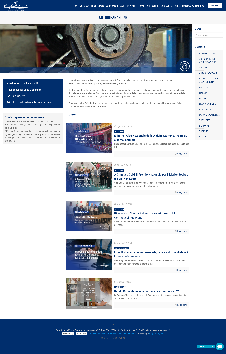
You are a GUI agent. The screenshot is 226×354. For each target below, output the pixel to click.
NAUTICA (203, 87)
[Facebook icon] (105, 338)
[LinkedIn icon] (113, 338)
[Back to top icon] (113, 324)
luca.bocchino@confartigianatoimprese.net (33, 102)
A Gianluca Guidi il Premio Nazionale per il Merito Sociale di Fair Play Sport (151, 175)
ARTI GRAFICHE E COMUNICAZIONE (207, 61)
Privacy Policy (68, 334)
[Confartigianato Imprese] (16, 5)
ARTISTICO (204, 68)
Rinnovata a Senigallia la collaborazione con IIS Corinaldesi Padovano (144, 213)
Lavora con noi (129, 333)
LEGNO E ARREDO (207, 104)
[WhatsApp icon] (102, 338)
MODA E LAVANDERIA (209, 115)
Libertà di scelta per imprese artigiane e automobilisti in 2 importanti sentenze (151, 252)
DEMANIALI (204, 126)
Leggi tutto (182, 153)
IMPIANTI (203, 98)
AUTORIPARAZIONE (208, 73)
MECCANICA (205, 109)
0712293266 (19, 96)
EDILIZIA (203, 93)
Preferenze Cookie (97, 333)
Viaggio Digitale (156, 333)
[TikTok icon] (121, 338)
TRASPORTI (204, 120)
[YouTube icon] (110, 338)
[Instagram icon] (116, 338)
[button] (220, 346)
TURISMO (203, 131)
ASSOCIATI (215, 5)
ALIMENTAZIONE (207, 53)
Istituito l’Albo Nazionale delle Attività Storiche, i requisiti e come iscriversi (150, 136)
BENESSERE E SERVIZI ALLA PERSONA (209, 80)
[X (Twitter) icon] (108, 338)
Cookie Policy (81, 334)
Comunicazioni (114, 333)
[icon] (119, 338)
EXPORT (203, 137)
